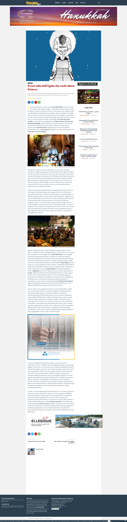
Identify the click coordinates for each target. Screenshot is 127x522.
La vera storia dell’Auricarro (88, 139)
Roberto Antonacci (48, 518)
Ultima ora (33, 28)
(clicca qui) (51, 403)
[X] (32, 102)
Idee (77, 2)
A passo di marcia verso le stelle (36, 441)
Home (28, 28)
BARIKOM (36, 518)
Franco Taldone (85, 158)
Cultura (70, 2)
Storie (64, 2)
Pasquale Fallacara (85, 141)
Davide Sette (32, 98)
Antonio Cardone (84, 134)
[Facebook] (29, 102)
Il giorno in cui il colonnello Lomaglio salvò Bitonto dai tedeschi (88, 130)
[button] (98, 2)
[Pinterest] (35, 102)
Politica (82, 2)
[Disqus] (51, 475)
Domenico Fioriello (85, 123)
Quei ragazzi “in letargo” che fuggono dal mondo (64, 442)
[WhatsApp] (39, 102)
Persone (57, 2)
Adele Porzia (85, 149)
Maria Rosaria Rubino (84, 115)
